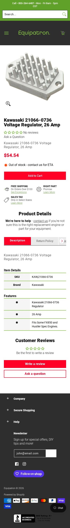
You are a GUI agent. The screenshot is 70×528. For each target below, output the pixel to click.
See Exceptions (19, 192)
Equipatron (9, 488)
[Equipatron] (34, 33)
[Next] (62, 241)
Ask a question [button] (35, 374)
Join (51, 453)
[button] (63, 33)
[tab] (17, 241)
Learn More (49, 192)
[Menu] (6, 33)
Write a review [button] (35, 364)
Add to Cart (35, 175)
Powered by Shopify (14, 494)
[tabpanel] (35, 287)
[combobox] (32, 14)
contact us (40, 221)
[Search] (64, 14)
